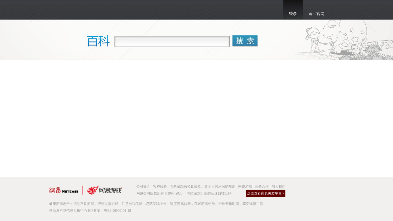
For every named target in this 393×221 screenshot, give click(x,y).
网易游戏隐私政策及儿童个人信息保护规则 (202, 186)
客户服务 (160, 186)
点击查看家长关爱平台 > (266, 193)
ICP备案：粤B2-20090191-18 (109, 211)
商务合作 (262, 186)
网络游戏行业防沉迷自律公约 (209, 193)
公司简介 (143, 186)
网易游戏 (245, 186)
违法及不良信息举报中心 (68, 211)
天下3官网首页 (78, 10)
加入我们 (278, 186)
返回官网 (316, 14)
